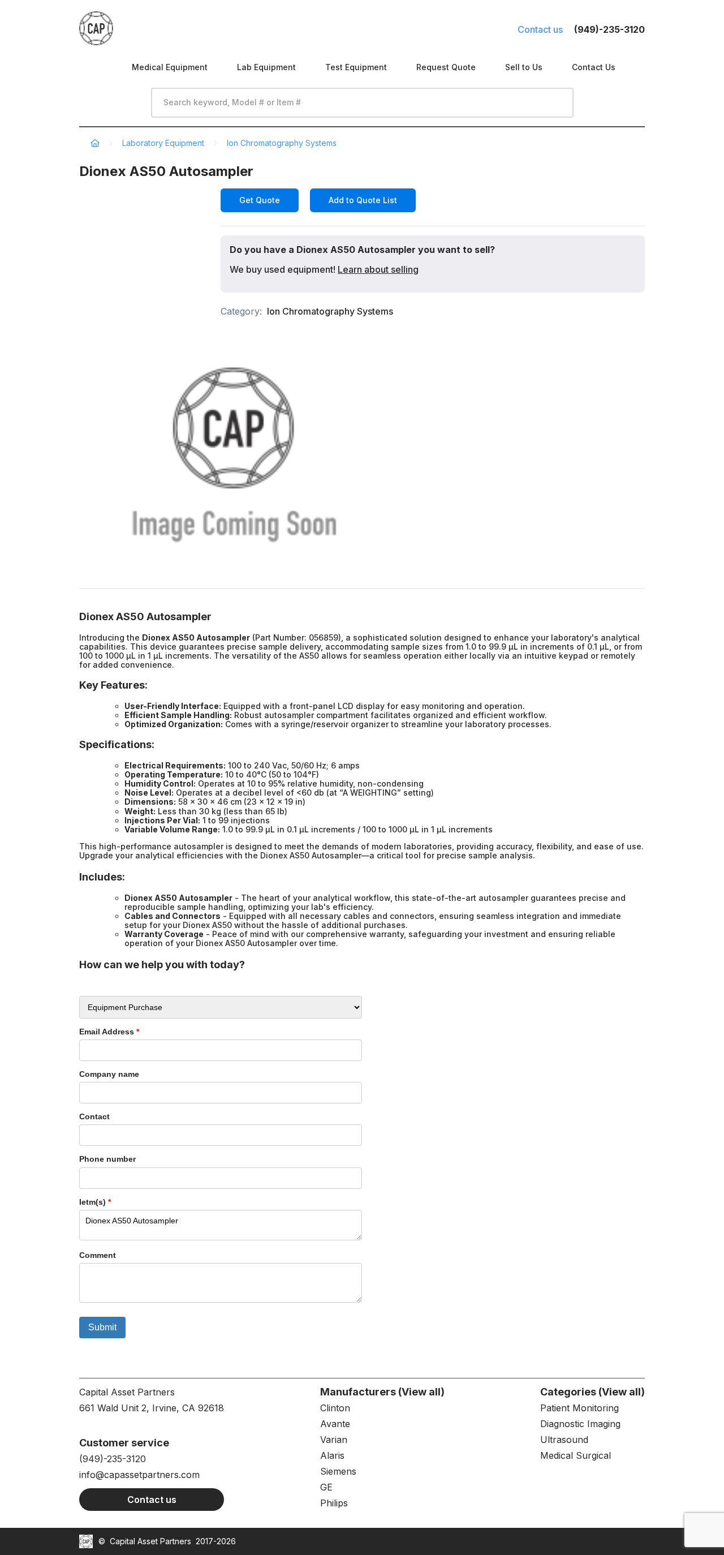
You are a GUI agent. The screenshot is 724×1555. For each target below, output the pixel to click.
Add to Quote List (363, 200)
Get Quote (259, 200)
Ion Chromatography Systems (282, 143)
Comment (97, 1255)
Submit (102, 1327)
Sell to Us (523, 67)
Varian (333, 1439)
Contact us (540, 29)
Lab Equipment (266, 67)
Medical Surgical (575, 1455)
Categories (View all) (592, 1392)
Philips (334, 1503)
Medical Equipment (170, 67)
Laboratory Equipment (163, 143)
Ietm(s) (95, 1201)
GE (326, 1487)
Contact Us (593, 67)
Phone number (107, 1158)
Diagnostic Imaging (580, 1423)
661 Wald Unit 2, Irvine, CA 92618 (151, 1408)
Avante (335, 1423)
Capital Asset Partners (150, 1541)
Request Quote (446, 67)
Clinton (335, 1408)
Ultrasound (564, 1439)
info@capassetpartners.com (139, 1474)
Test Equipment (356, 67)
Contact (94, 1116)
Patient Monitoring (579, 1408)
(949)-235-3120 (112, 1458)
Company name (109, 1074)
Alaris (332, 1455)
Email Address (109, 1031)
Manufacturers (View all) (382, 1392)
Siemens (338, 1471)
